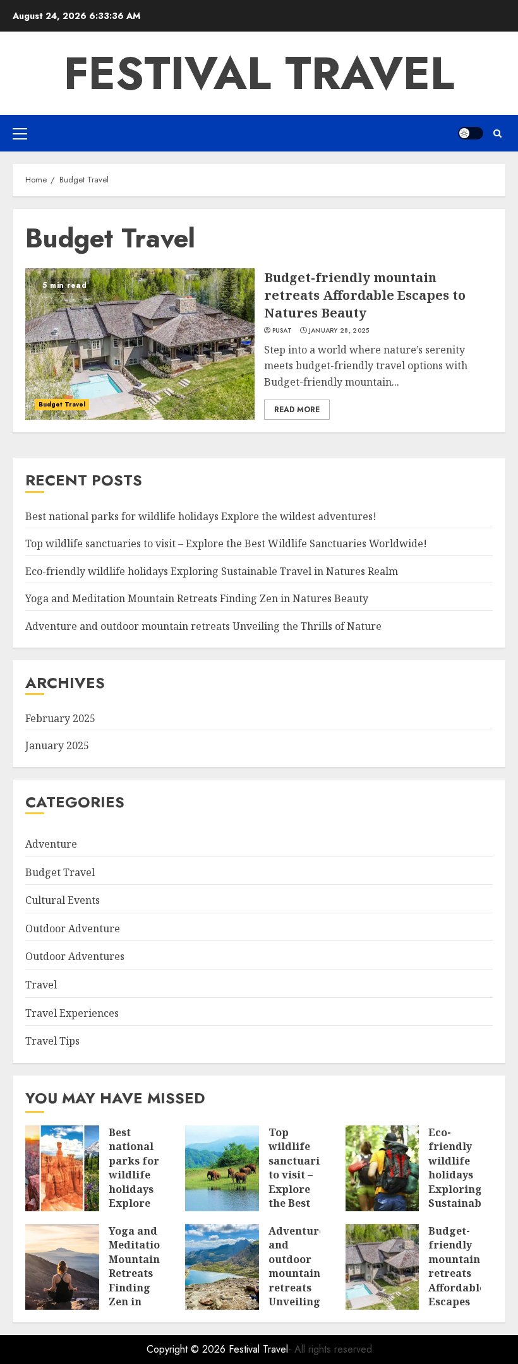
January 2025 (57, 745)
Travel (41, 985)
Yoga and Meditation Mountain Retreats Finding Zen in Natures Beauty (196, 598)
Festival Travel (259, 73)
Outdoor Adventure (72, 928)
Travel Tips (52, 1041)
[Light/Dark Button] (470, 133)
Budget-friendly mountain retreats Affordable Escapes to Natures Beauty (365, 295)
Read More (297, 409)
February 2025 (60, 718)
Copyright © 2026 (188, 1349)
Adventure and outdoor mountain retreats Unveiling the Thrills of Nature (203, 626)
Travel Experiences (72, 1013)
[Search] (497, 133)
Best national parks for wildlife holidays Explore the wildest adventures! (200, 516)
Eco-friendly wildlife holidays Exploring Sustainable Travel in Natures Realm (211, 571)
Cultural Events (62, 900)
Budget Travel (62, 404)
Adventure (51, 844)
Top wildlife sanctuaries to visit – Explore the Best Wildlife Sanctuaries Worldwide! (226, 543)
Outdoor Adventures (74, 956)
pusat (282, 330)
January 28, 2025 (339, 330)
